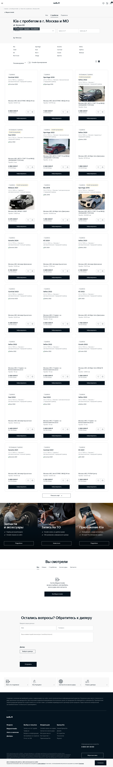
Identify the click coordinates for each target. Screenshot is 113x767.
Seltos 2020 (82, 132)
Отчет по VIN (28, 738)
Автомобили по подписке (31, 736)
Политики (81, 763)
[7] (111, 3)
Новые (44, 567)
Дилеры (10, 736)
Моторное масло (45, 733)
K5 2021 (81, 450)
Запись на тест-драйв (30, 728)
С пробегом (54, 15)
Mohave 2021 (13, 188)
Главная (6, 8)
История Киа (61, 733)
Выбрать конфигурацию (31, 733)
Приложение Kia (45, 738)
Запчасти (73, 567)
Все (46, 15)
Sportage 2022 (49, 132)
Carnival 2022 (13, 77)
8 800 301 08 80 (87, 747)
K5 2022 (81, 292)
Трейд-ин (26, 731)
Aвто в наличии (13, 732)
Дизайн (59, 731)
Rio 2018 (46, 188)
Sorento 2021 (13, 450)
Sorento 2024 (13, 240)
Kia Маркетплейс (14, 8)
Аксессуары (63, 567)
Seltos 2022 (82, 80)
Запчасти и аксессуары (47, 731)
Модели (10, 725)
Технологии (60, 736)
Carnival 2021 (48, 450)
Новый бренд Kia (62, 728)
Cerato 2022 (83, 344)
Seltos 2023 (82, 240)
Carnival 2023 (13, 292)
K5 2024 (46, 240)
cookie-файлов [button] (41, 763)
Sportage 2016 (84, 188)
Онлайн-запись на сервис (48, 728)
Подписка (64, 15)
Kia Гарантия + (44, 736)
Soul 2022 (12, 135)
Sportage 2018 (48, 77)
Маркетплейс (12, 729)
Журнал (59, 738)
